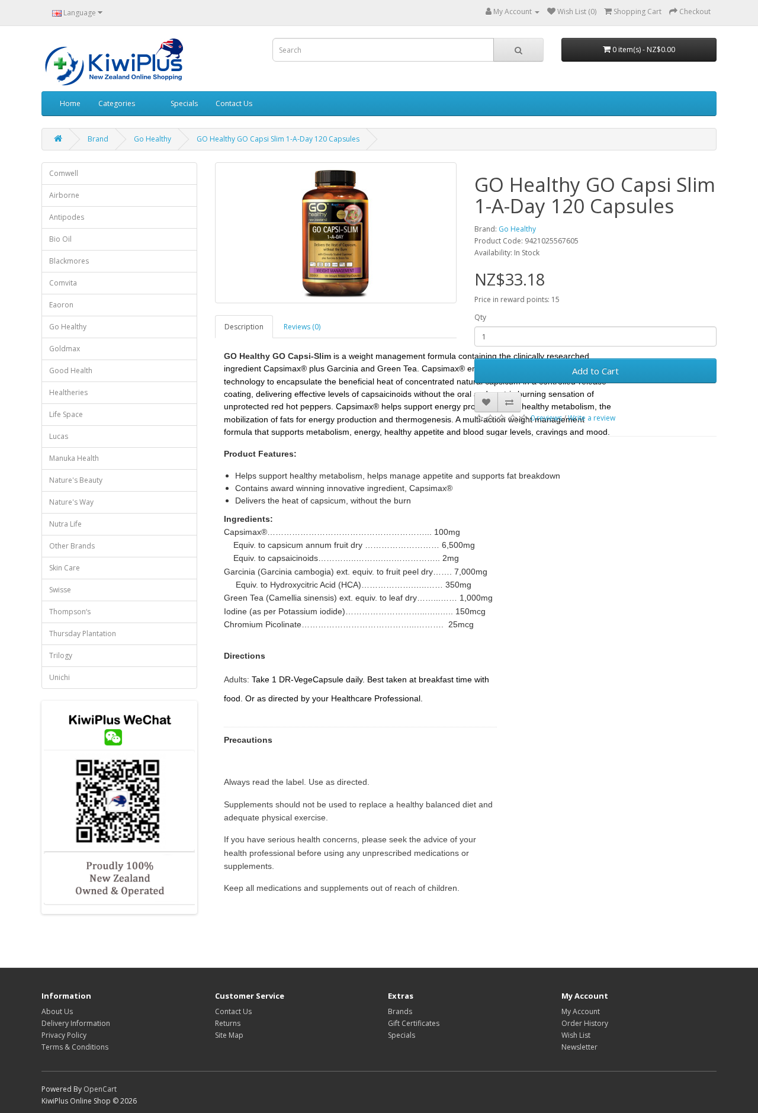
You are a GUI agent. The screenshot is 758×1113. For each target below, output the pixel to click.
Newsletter (579, 1047)
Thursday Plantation (82, 633)
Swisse (60, 590)
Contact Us (234, 103)
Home (70, 103)
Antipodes (66, 217)
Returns (227, 1023)
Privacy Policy (63, 1035)
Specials (184, 103)
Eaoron (61, 305)
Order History (584, 1023)
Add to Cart (595, 371)
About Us (57, 1011)
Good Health (70, 370)
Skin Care (64, 568)
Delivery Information (75, 1023)
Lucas (58, 436)
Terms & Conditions (74, 1047)
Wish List (575, 1035)
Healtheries (68, 392)
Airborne (64, 195)
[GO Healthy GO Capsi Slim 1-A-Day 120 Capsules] (336, 232)
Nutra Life (65, 524)
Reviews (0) (302, 327)
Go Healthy (152, 139)
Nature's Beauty (75, 480)
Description (244, 327)
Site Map (229, 1035)
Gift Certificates (413, 1023)
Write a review (591, 418)
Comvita (63, 283)
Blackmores (69, 261)
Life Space (66, 414)
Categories (116, 103)
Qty (480, 317)
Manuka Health (74, 458)
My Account (580, 1011)
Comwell (63, 173)
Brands (400, 1011)
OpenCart (100, 1089)
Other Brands (72, 546)
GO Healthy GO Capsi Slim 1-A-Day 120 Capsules (278, 139)
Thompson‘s (70, 612)
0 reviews (546, 418)
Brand (98, 139)
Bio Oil (60, 239)
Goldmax (64, 349)
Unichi (59, 677)
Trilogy (60, 655)
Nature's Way (71, 502)
